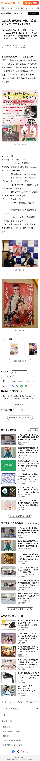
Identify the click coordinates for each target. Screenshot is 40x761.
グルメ (16, 8)
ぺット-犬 (21, 381)
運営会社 (6, 727)
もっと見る (34, 430)
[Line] (21, 386)
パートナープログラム (11, 732)
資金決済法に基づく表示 (12, 745)
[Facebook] (13, 386)
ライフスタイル (7, 376)
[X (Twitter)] (17, 386)
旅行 (22, 8)
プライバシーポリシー (11, 741)
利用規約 (6, 736)
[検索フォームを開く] (19, 3)
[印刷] (26, 386)
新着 (2, 8)
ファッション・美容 (33, 8)
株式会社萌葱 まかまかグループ (13, 45)
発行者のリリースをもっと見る (20, 417)
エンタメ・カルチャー (19, 372)
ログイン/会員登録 (30, 3)
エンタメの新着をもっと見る (20, 516)
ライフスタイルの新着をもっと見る (20, 609)
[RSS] (26, 751)
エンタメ (9, 8)
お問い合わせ (20, 404)
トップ (4, 702)
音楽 (13, 381)
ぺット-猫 (30, 381)
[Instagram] (22, 751)
